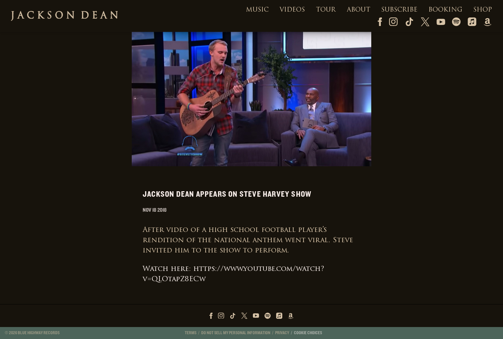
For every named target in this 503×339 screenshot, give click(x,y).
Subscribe (399, 10)
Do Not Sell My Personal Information (235, 332)
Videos (292, 10)
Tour (326, 10)
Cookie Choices (308, 332)
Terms (190, 332)
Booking (445, 10)
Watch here (166, 269)
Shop (482, 10)
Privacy (282, 332)
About (358, 10)
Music (257, 10)
